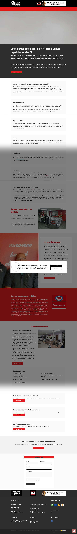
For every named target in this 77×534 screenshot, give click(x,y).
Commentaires (29, 471)
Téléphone (42, 461)
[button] (41, 9)
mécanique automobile (40, 55)
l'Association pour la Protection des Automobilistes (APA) (22, 311)
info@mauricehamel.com (19, 512)
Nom (27, 461)
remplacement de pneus (15, 65)
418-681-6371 (18, 511)
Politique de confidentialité (33, 530)
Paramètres (56, 268)
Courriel (28, 466)
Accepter (56, 265)
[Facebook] (52, 521)
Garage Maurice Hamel (16, 55)
